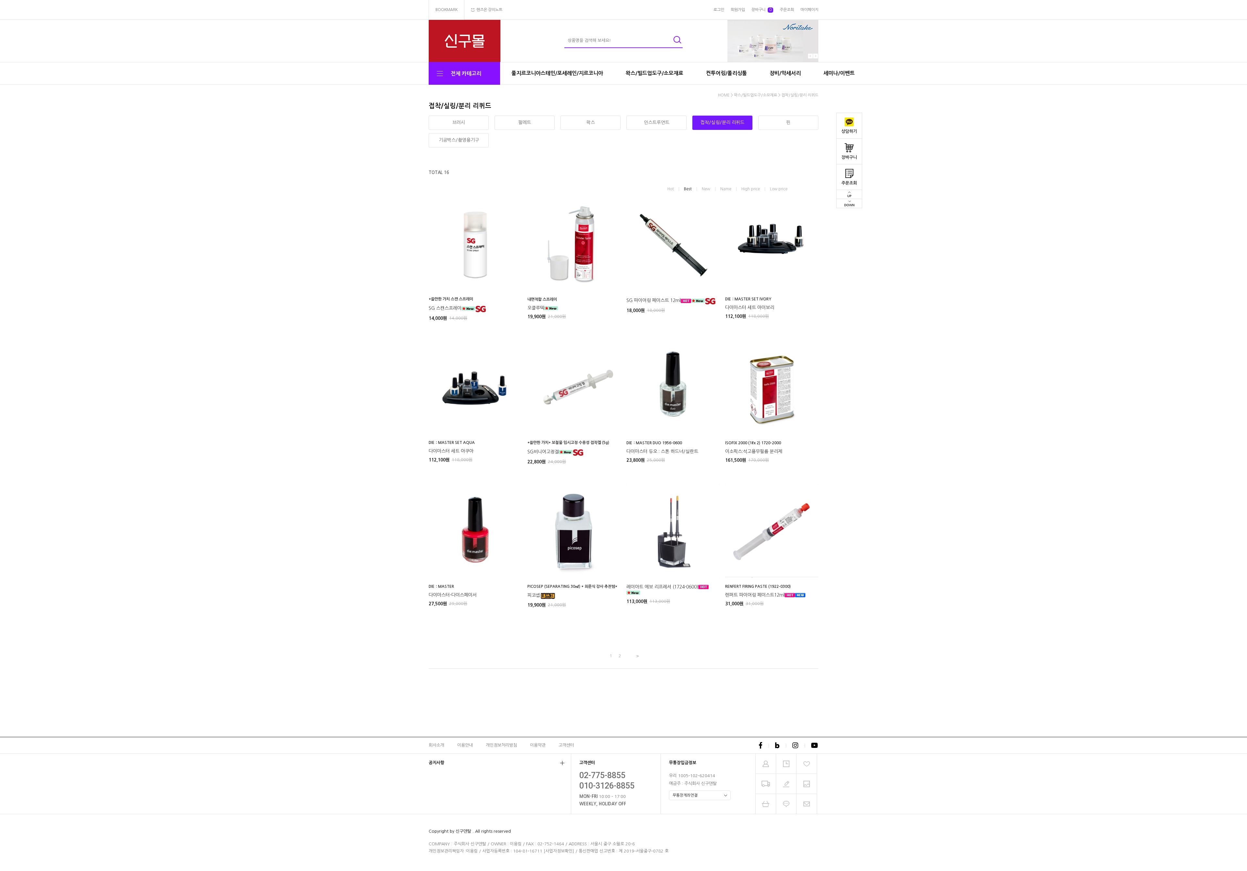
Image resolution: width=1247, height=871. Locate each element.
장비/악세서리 (785, 73)
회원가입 (738, 10)
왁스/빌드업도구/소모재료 (654, 73)
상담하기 (849, 131)
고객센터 (566, 745)
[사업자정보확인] (559, 851)
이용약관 (538, 745)
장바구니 (849, 157)
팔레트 (524, 122)
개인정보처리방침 (501, 745)
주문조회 (849, 183)
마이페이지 (809, 10)
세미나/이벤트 (839, 73)
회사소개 (436, 745)
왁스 (590, 122)
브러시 (458, 122)
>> (637, 656)
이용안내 (465, 745)
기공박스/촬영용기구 (459, 140)
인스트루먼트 (656, 122)
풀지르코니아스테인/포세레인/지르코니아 (557, 73)
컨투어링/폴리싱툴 (726, 73)
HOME (724, 95)
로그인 (718, 10)
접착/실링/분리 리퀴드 (799, 95)
